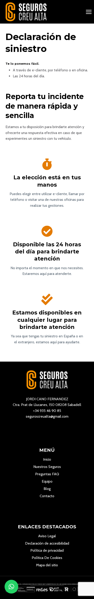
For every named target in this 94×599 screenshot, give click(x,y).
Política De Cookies (47, 558)
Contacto (47, 496)
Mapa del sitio (47, 565)
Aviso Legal (47, 536)
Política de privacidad (47, 550)
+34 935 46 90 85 (47, 410)
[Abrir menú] (88, 11)
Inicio (47, 459)
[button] (11, 587)
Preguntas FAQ (47, 474)
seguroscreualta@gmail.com (47, 416)
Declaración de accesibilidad (47, 543)
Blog (47, 488)
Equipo (47, 481)
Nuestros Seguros (47, 467)
